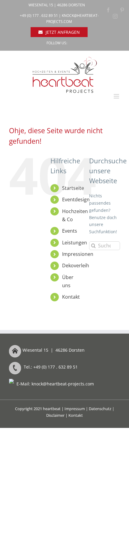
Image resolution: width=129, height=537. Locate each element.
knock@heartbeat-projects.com (63, 384)
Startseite (73, 188)
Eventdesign (76, 199)
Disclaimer (55, 415)
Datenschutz (100, 408)
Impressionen (77, 254)
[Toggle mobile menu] (117, 96)
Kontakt (71, 297)
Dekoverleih (75, 265)
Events (69, 231)
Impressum (74, 408)
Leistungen (74, 242)
